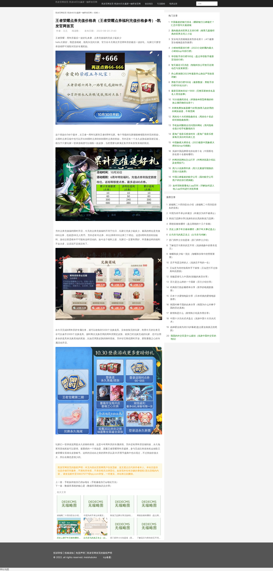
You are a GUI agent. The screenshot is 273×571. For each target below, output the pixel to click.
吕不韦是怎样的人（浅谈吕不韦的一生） (190, 262)
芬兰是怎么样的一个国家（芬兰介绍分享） (191, 281)
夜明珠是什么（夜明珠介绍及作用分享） (190, 313)
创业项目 (149, 3)
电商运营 (173, 3)
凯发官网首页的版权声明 (99, 552)
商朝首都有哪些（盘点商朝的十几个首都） (190, 223)
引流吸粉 (161, 3)
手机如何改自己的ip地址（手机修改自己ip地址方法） (92, 482)
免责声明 (80, 552)
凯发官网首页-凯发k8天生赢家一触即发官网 (76, 2)
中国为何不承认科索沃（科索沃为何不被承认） (193, 213)
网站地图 (4, 569)
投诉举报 (57, 552)
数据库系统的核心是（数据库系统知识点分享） (88, 485)
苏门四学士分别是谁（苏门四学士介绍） (189, 240)
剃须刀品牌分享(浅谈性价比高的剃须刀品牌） (192, 218)
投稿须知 (69, 552)
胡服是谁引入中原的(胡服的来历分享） (190, 276)
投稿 (96, 12)
